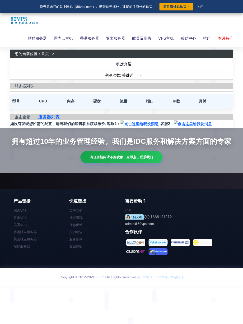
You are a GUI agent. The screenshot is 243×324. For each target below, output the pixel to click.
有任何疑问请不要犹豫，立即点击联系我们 (121, 157)
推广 (207, 38)
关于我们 (76, 211)
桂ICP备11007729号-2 (153, 277)
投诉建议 (76, 232)
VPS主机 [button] (166, 38)
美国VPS (20, 225)
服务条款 (76, 239)
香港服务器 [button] (89, 38)
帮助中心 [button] (188, 38)
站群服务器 (22, 246)
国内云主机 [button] (63, 38)
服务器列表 (49, 117)
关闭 (200, 7)
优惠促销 (76, 225)
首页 (45, 54)
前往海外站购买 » (176, 7)
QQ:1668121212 (158, 217)
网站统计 (177, 277)
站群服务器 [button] (37, 38)
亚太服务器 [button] (115, 38)
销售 (128, 211)
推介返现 (76, 218)
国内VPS (20, 211)
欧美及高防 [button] (141, 38)
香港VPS (20, 218)
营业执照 (76, 246)
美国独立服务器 (25, 239)
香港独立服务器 (25, 232)
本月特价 (225, 38)
